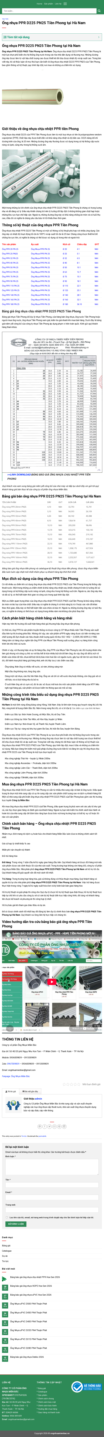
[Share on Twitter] (49, 1126)
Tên (8, 1180)
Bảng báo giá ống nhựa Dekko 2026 (27, 1357)
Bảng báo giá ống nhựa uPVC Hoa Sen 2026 (30, 1295)
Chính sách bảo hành (47, 1406)
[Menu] (65, 4)
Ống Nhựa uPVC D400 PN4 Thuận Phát (28, 1321)
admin (38, 1098)
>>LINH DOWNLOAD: (19, 474)
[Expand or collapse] (98, 37)
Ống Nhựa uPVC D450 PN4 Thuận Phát (28, 1312)
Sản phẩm (48, 4)
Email (8, 1192)
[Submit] (99, 10)
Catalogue (7, 1251)
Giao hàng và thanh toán (49, 1412)
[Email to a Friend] (54, 1126)
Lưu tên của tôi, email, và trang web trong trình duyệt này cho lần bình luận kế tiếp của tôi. (52, 1217)
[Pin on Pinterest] (59, 1126)
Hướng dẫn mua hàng (47, 1409)
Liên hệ (58, 4)
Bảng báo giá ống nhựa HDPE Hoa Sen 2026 (31, 1286)
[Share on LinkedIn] (64, 1126)
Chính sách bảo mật (47, 1402)
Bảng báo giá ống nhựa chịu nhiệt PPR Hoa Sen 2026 (35, 1277)
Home (39, 4)
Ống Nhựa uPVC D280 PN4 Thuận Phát (28, 1348)
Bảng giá (6, 1245)
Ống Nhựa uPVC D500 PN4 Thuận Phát (28, 1303)
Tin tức (5, 19)
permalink (42, 1136)
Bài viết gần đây (31, 1091)
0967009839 (13, 1063)
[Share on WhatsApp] (40, 1126)
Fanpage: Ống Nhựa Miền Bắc (16, 1076)
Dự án (5, 1256)
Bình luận (10, 1156)
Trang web (10, 1205)
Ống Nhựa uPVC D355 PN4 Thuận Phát (28, 1330)
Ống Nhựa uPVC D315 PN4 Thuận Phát (28, 1339)
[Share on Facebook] (44, 1126)
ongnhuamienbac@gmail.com (21, 1419)
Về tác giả (11, 1091)
